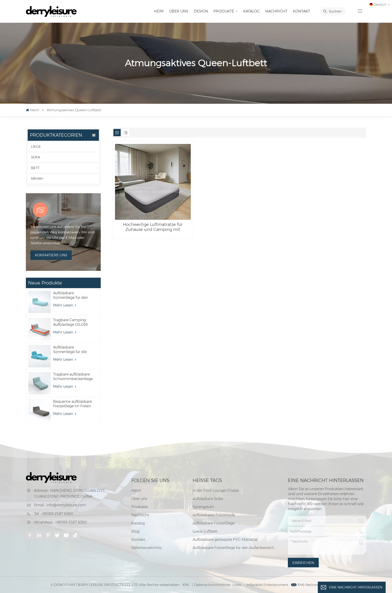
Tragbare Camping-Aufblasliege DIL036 (70, 322)
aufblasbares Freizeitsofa (214, 515)
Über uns (178, 11)
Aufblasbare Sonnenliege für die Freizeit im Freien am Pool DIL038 (71, 349)
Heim (159, 11)
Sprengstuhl (203, 507)
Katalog (251, 11)
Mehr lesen (63, 305)
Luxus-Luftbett (205, 531)
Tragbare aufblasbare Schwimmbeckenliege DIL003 (73, 376)
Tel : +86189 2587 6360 (53, 513)
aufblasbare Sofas (208, 499)
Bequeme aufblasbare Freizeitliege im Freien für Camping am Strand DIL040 (72, 403)
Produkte (224, 11)
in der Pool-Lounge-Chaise (216, 490)
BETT (35, 168)
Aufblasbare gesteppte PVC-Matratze (225, 539)
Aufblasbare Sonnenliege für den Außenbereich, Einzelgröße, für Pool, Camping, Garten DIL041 (71, 295)
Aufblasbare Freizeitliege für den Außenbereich (233, 548)
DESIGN (201, 11)
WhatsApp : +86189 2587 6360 (60, 522)
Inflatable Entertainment (267, 585)
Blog (135, 531)
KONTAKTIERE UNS (51, 255)
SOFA (35, 157)
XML (186, 585)
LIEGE (36, 146)
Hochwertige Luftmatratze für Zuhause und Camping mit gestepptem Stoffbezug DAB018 (152, 227)
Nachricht (276, 11)
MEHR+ (37, 178)
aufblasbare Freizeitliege (214, 523)
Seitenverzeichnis (146, 548)
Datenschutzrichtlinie (212, 585)
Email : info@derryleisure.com (60, 505)
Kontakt (301, 11)
